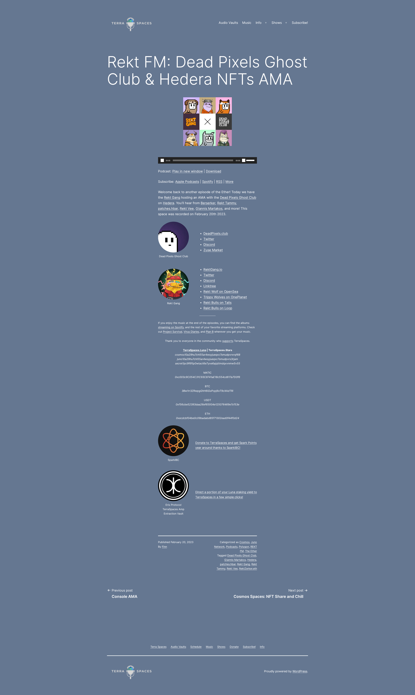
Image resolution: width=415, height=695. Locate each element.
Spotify (207, 182)
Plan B (209, 331)
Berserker (208, 203)
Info (258, 23)
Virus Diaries (191, 331)
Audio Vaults (228, 23)
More (229, 182)
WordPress (299, 671)
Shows (277, 23)
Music (246, 23)
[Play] (162, 160)
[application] (207, 160)
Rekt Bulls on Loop (217, 308)
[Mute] (243, 160)
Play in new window (187, 171)
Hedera (168, 203)
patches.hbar (168, 208)
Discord (209, 244)
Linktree (209, 286)
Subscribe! (300, 23)
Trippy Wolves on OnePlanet (225, 297)
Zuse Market (213, 250)
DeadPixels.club (215, 233)
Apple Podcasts (187, 182)
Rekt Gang (172, 197)
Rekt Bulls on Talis (217, 303)
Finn (164, 546)
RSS (219, 182)
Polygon (244, 546)
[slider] (250, 160)
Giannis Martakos (209, 208)
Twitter (208, 239)
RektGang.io (212, 269)
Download (213, 171)
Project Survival (172, 331)
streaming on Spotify (171, 327)
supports (227, 340)
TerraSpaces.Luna (194, 350)
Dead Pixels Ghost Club (238, 197)
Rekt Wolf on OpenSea (220, 292)
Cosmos (244, 542)
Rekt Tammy (226, 203)
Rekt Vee (187, 208)
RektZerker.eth (248, 568)
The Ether (251, 551)
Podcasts (231, 546)
